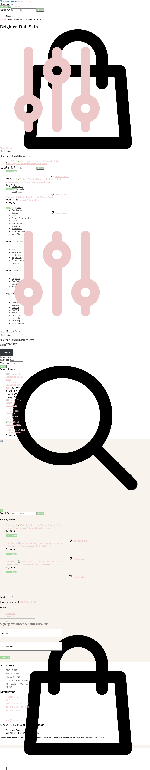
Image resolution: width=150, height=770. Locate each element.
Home (3, 19)
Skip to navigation (8, 1)
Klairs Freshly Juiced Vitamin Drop (23, 200)
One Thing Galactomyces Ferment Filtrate (26, 163)
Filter (3, 366)
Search (40, 10)
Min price (4, 359)
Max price (4, 363)
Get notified (11, 171)
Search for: (5, 10)
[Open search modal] (75, 502)
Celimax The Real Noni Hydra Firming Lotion (28, 182)
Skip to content (24, 1)
